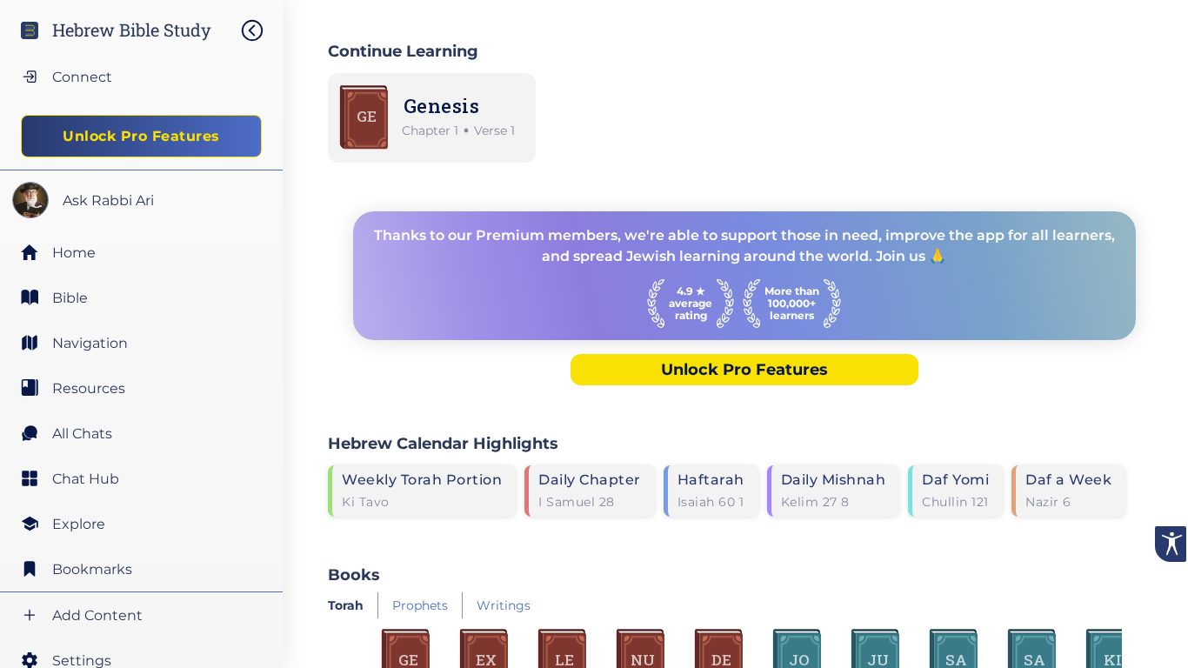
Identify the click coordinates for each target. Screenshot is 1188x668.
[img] (261, 30)
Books (354, 574)
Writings (504, 605)
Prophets (420, 605)
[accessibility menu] (1170, 544)
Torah (346, 605)
